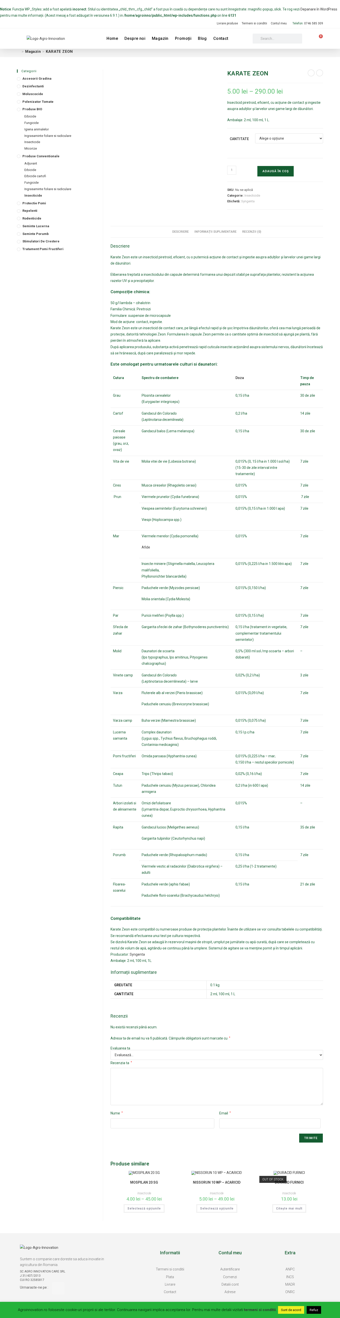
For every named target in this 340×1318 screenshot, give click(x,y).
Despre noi (134, 38)
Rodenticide (31, 218)
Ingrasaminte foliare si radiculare (47, 136)
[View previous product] (311, 72)
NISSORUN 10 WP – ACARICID (216, 1182)
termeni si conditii (260, 1310)
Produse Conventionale (40, 156)
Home (112, 38)
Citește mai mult (289, 1208)
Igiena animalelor (36, 129)
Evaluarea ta (120, 1048)
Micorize (30, 148)
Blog (202, 38)
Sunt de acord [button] (291, 1310)
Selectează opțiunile (144, 1208)
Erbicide (30, 116)
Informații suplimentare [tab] (215, 231)
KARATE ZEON (59, 51)
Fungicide (31, 123)
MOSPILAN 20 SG (144, 1182)
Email (225, 1113)
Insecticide (252, 195)
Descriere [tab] (180, 231)
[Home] (18, 51)
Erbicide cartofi (35, 176)
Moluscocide (32, 94)
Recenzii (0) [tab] (251, 231)
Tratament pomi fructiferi (42, 249)
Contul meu (279, 23)
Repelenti (29, 211)
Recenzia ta (121, 1063)
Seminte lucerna (35, 226)
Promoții (183, 38)
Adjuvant (30, 163)
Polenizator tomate (38, 102)
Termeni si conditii (254, 23)
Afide (146, 547)
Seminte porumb (35, 234)
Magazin (160, 38)
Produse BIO (32, 109)
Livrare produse (227, 23)
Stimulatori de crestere (40, 241)
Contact (220, 38)
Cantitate (239, 139)
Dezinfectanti (33, 86)
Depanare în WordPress (318, 9)
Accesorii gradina (37, 78)
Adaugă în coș (275, 171)
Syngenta (248, 201)
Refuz (314, 1310)
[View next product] (319, 72)
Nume (117, 1113)
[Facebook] (58, 1288)
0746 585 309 (313, 23)
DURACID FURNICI (289, 1182)
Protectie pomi (34, 203)
